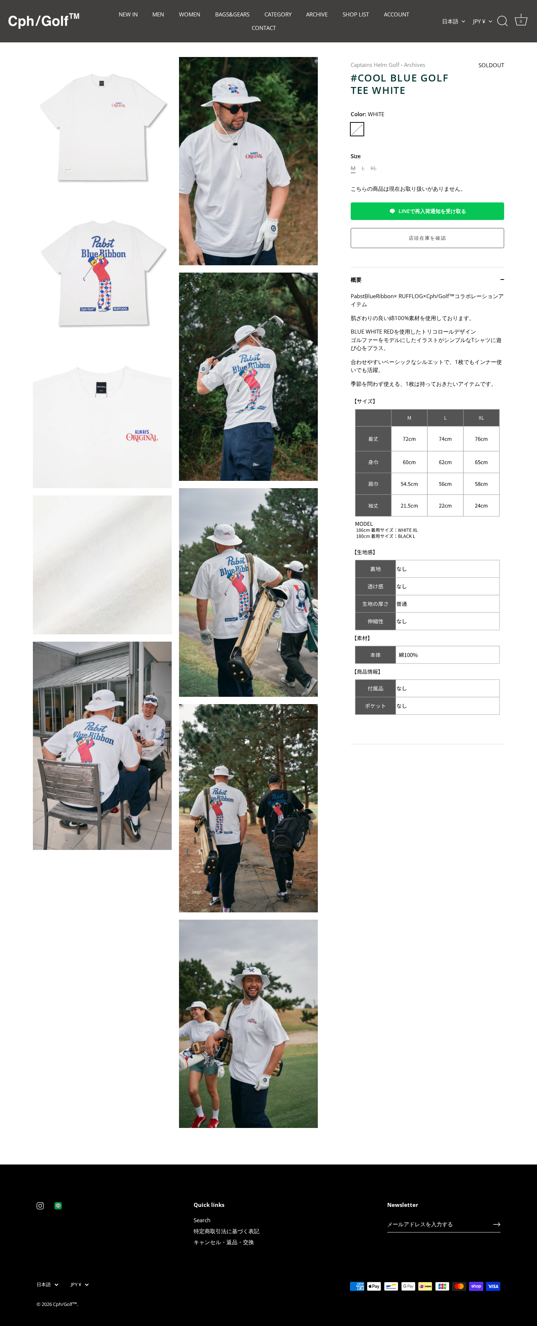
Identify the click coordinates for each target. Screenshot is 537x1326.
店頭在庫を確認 (427, 238)
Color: (367, 114)
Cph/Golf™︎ (65, 1304)
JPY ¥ (479, 21)
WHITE (357, 129)
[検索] (502, 21)
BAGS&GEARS (232, 14)
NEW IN (128, 14)
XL (373, 168)
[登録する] (496, 1224)
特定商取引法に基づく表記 (226, 1231)
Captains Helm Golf (375, 64)
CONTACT (264, 27)
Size (356, 156)
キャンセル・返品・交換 (224, 1242)
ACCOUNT (396, 14)
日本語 (450, 21)
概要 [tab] (356, 279)
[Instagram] (40, 1205)
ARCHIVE (317, 14)
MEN (158, 14)
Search (202, 1220)
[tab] (427, 518)
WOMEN (189, 14)
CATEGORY (278, 14)
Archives (414, 64)
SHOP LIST (356, 14)
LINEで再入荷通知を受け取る (432, 211)
